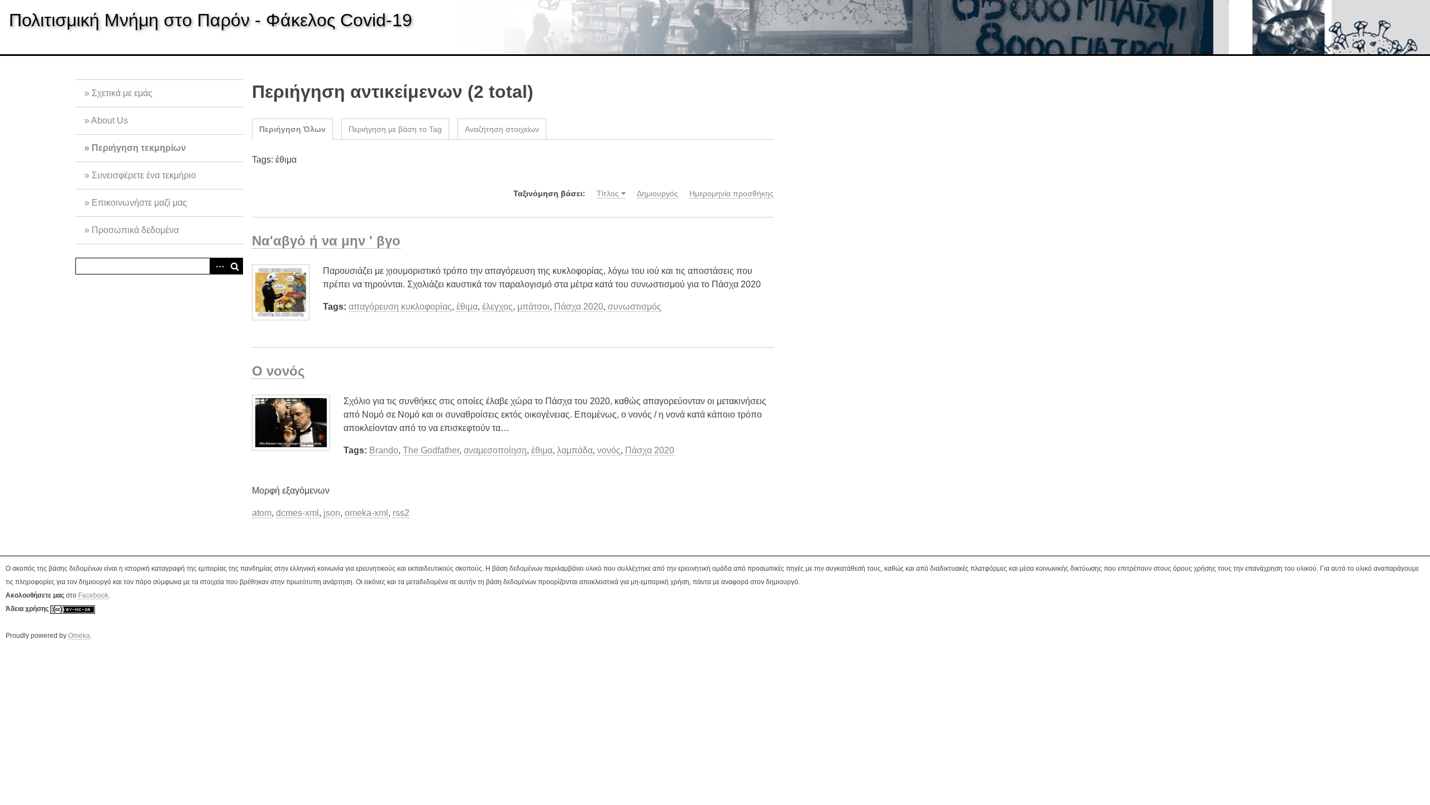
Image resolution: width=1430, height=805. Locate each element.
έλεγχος (497, 306)
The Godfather (431, 450)
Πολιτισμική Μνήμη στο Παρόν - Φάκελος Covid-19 (210, 20)
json (331, 513)
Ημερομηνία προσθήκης (731, 193)
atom (261, 513)
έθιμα (467, 306)
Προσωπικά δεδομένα (135, 230)
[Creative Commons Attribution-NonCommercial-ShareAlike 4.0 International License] (72, 609)
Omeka (79, 635)
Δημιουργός (657, 193)
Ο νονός (278, 370)
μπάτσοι (533, 306)
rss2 (401, 513)
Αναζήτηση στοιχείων (502, 129)
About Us (109, 120)
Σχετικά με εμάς (122, 93)
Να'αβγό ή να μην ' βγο (326, 240)
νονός (609, 450)
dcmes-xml (297, 513)
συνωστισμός (634, 306)
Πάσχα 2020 (578, 306)
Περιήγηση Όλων (292, 129)
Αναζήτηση (234, 266)
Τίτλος (608, 193)
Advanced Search (217, 266)
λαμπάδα (575, 450)
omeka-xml (366, 513)
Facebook (93, 595)
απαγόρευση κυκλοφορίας (400, 306)
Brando (383, 450)
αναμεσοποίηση (495, 450)
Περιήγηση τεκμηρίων (139, 148)
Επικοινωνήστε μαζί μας (139, 202)
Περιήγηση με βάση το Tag (395, 129)
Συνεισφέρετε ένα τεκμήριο (144, 175)
